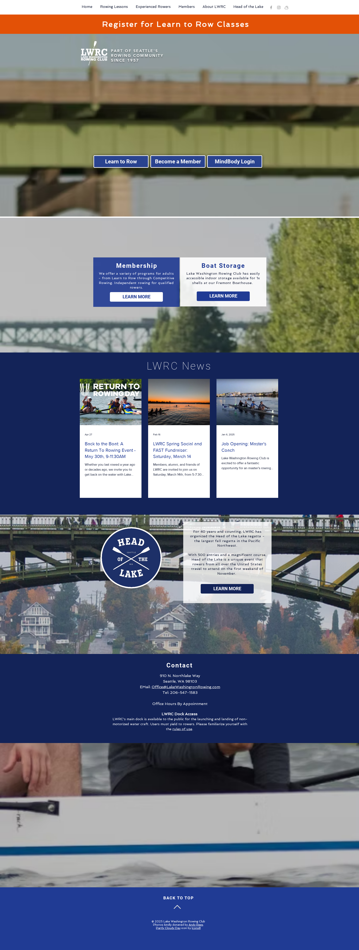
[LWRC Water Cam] (286, 7)
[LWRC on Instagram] (279, 7)
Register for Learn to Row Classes (176, 24)
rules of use (182, 729)
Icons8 (196, 928)
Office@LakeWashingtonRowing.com (186, 687)
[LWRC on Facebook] (271, 7)
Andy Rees (196, 924)
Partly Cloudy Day (168, 928)
